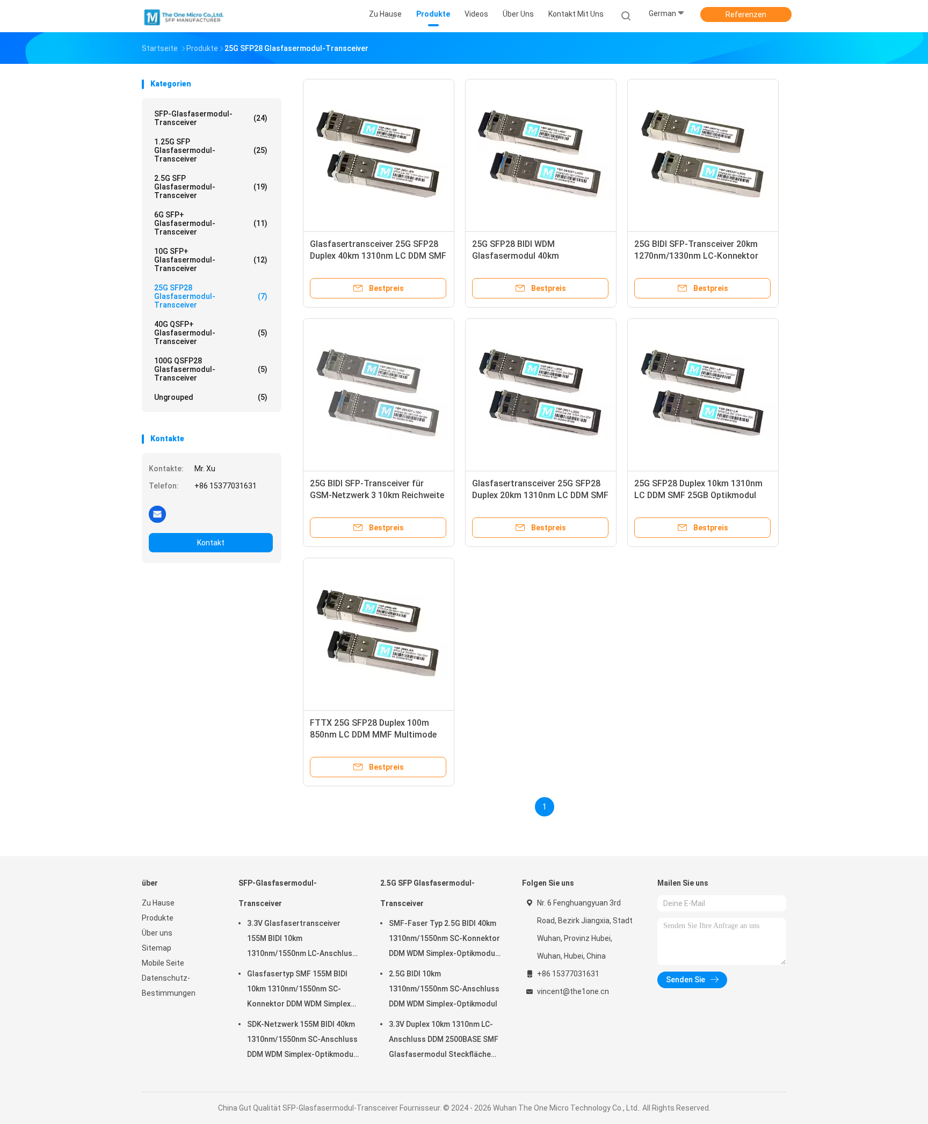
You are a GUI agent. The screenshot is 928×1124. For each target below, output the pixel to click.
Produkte (157, 918)
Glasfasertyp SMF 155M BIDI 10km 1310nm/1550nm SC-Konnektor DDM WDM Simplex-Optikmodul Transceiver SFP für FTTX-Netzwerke (300, 990)
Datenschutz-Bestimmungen (168, 985)
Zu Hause (158, 903)
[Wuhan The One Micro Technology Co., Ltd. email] (157, 513)
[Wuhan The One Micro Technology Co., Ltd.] (183, 16)
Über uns (157, 933)
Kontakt (210, 542)
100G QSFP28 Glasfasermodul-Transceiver (210, 369)
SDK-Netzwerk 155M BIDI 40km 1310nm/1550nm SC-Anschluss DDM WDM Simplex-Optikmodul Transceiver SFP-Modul (302, 1041)
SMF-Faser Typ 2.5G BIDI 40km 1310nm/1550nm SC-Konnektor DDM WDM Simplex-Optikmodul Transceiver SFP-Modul (444, 940)
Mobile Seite (163, 963)
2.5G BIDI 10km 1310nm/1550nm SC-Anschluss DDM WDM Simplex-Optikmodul (444, 988)
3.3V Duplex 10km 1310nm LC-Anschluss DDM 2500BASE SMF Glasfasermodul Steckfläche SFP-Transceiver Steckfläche (443, 1041)
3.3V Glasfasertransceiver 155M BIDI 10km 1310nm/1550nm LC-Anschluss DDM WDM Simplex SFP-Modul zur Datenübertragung (302, 940)
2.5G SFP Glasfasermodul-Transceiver (210, 187)
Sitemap (156, 948)
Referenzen (746, 14)
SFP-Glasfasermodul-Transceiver (210, 118)
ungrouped (210, 397)
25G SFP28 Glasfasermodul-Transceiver (210, 296)
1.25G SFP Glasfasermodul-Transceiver (210, 150)
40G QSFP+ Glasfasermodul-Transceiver (210, 333)
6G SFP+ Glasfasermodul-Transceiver (210, 223)
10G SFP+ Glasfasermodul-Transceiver (210, 260)
